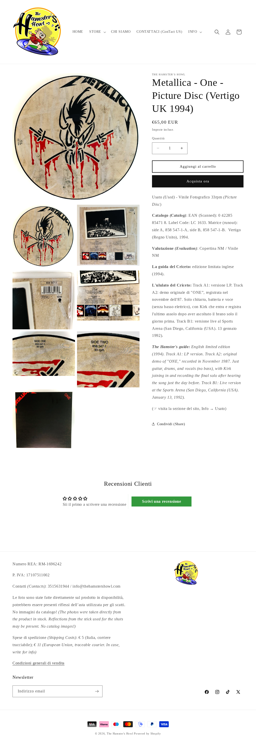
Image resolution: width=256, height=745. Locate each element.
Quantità (158, 138)
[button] (97, 32)
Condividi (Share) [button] (171, 424)
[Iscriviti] (96, 691)
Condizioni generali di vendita (38, 663)
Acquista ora (197, 181)
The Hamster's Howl (120, 733)
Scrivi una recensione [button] (161, 501)
